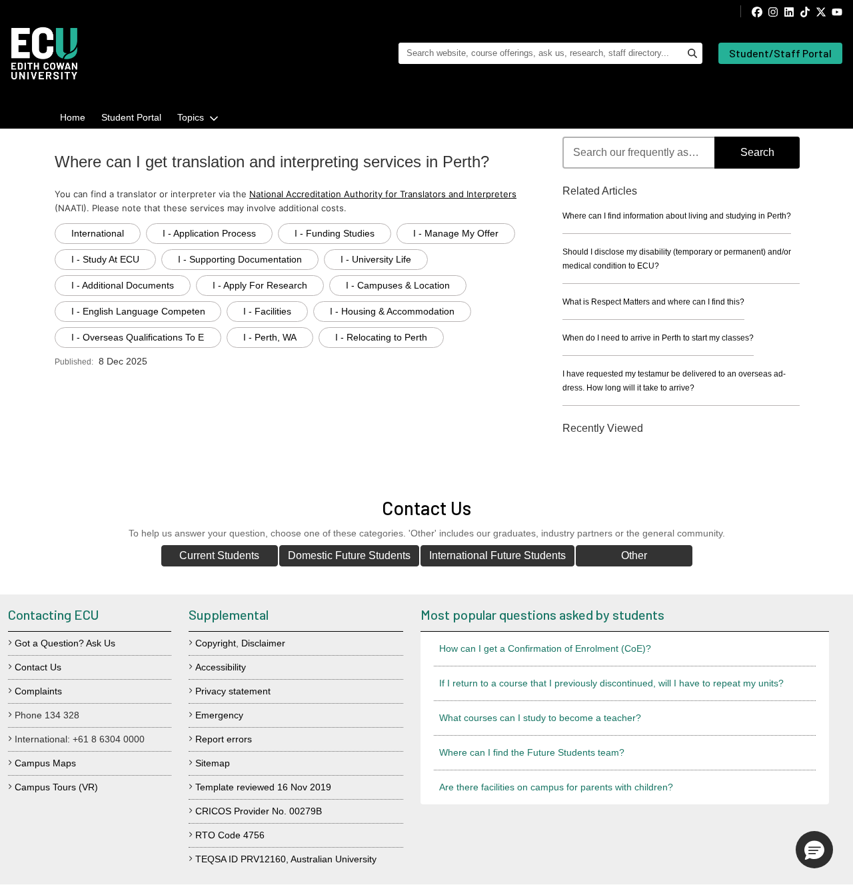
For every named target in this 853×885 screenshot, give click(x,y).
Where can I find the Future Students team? (531, 752)
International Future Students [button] (497, 555)
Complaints (38, 691)
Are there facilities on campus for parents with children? (556, 787)
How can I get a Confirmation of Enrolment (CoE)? (545, 648)
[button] (814, 849)
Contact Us (38, 667)
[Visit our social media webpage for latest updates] (791, 11)
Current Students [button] (219, 555)
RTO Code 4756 (230, 835)
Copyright (215, 643)
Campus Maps (45, 763)
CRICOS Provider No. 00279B (258, 811)
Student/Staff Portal (780, 53)
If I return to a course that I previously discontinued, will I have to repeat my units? (611, 683)
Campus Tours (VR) (56, 787)
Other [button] (634, 555)
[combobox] (681, 153)
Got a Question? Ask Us (65, 643)
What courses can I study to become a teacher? (540, 717)
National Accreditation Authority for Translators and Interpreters (382, 194)
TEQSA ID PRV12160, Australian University (286, 859)
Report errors (223, 739)
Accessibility (220, 667)
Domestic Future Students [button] (349, 555)
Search (757, 152)
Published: (74, 362)
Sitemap (212, 763)
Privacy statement (233, 691)
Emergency (219, 715)
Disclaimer (263, 643)
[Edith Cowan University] (44, 53)
